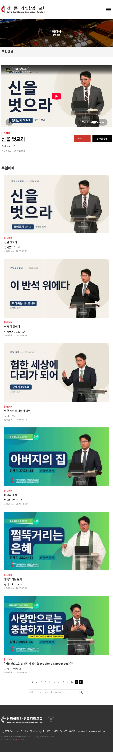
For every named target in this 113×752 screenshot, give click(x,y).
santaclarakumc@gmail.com (93, 731)
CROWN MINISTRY (18, 739)
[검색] (81, 692)
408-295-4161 (52, 731)
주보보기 (82, 138)
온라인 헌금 (102, 138)
